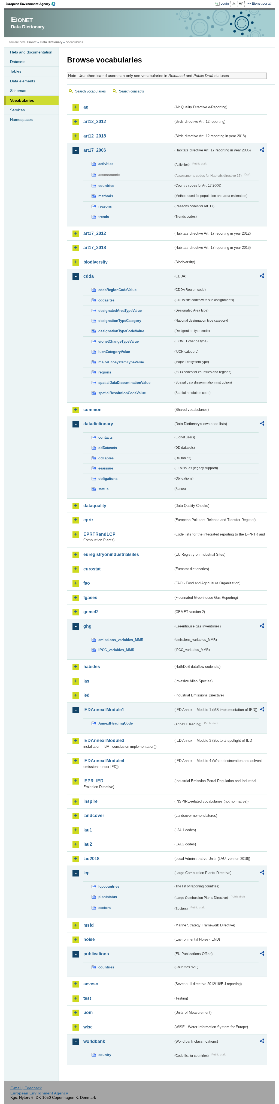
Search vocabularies (90, 91)
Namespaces (21, 119)
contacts (105, 437)
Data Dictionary (51, 42)
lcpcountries (108, 886)
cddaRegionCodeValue (117, 290)
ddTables (106, 458)
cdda (88, 276)
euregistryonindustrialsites (111, 554)
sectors (104, 908)
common (92, 409)
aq (86, 107)
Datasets (17, 61)
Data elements (22, 81)
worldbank (94, 1041)
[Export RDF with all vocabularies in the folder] (262, 150)
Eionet (32, 42)
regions (104, 372)
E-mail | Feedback (26, 1088)
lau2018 (91, 858)
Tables (15, 71)
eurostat (92, 569)
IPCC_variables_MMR (116, 650)
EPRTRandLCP (99, 534)
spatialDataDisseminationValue (124, 383)
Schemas (18, 90)
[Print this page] (235, 4)
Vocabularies (22, 100)
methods (105, 196)
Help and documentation (31, 52)
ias (86, 681)
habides (91, 666)
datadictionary (98, 423)
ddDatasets (107, 448)
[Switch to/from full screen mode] (242, 4)
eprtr (88, 519)
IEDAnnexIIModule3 (103, 740)
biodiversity (95, 262)
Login (224, 3)
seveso (90, 984)
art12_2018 (94, 136)
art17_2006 (94, 150)
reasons (105, 206)
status (103, 489)
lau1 (87, 830)
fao (86, 583)
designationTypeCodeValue (121, 331)
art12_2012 (94, 121)
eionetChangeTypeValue (118, 341)
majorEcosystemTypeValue (121, 362)
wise (88, 1027)
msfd (88, 925)
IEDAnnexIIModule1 (103, 709)
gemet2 (91, 611)
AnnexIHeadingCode (115, 723)
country (104, 1055)
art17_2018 (94, 247)
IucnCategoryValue (114, 352)
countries (106, 186)
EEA (32, 4)
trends (103, 217)
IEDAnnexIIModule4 (103, 760)
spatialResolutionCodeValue (122, 393)
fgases (90, 597)
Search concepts (131, 91)
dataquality (94, 505)
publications (96, 954)
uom (88, 1012)
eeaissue (105, 468)
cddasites (106, 300)
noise (89, 939)
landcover (93, 815)
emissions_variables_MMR (120, 640)
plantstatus (107, 897)
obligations (107, 479)
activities (105, 164)
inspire (90, 801)
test (87, 998)
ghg (87, 626)
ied (86, 695)
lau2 (87, 844)
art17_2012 (94, 233)
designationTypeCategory (119, 321)
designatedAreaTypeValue (120, 311)
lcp (86, 872)
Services (17, 110)
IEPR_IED (93, 781)
